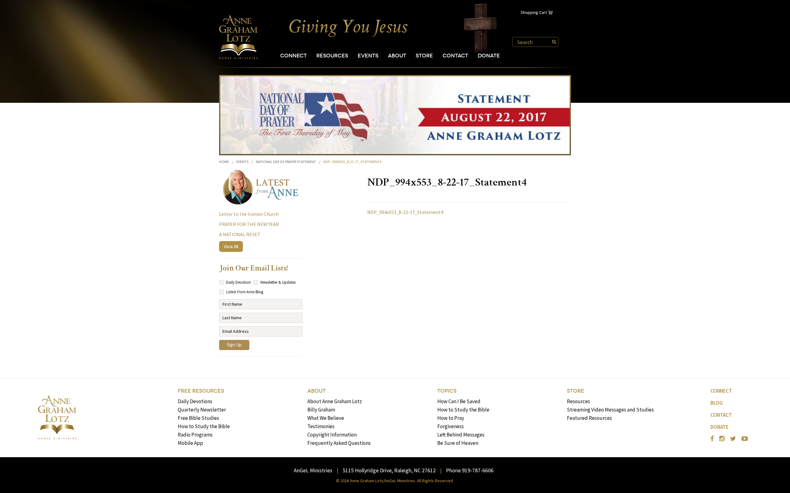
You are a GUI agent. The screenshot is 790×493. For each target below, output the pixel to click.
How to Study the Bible (204, 426)
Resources (332, 55)
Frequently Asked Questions (339, 443)
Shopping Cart (534, 12)
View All (231, 246)
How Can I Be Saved (458, 401)
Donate (489, 55)
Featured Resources (589, 418)
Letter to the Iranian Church (249, 214)
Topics (446, 391)
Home (224, 161)
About (397, 55)
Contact (455, 55)
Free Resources (201, 391)
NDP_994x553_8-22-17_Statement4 (405, 212)
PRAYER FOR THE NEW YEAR (249, 224)
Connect (293, 55)
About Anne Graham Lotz (334, 401)
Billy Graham (321, 409)
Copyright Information (332, 434)
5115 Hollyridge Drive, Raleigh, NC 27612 (389, 470)
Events (368, 55)
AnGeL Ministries (313, 470)
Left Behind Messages (460, 434)
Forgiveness (450, 426)
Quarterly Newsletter (202, 409)
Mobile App (190, 443)
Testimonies (321, 426)
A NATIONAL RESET (239, 234)
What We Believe (325, 418)
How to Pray (450, 418)
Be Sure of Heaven (457, 443)
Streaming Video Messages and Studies (610, 409)
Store (424, 55)
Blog (716, 402)
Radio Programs (195, 434)
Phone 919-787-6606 (469, 470)
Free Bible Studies (198, 418)
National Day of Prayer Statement (286, 161)
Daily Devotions (195, 401)
